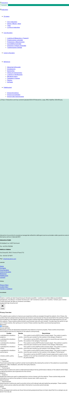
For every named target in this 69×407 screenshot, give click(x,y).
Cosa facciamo (8, 33)
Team (9, 25)
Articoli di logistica (13, 93)
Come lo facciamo (9, 53)
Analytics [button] (3, 373)
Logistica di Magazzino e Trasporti (17, 38)
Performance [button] (4, 366)
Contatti (4, 5)
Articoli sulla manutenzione (15, 96)
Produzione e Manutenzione (16, 42)
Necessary (5, 326)
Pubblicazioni (8, 87)
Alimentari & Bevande (14, 67)
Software (10, 82)
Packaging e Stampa (13, 78)
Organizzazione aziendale (15, 40)
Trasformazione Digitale (14, 47)
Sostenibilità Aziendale (14, 44)
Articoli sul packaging (13, 95)
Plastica (9, 80)
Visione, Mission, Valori (14, 23)
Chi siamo (6, 16)
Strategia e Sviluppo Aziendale (16, 45)
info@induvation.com (9, 259)
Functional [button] (3, 359)
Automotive (11, 71)
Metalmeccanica (12, 76)
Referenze (7, 62)
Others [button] (2, 386)
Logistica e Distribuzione (14, 74)
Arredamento (11, 69)
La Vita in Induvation (13, 27)
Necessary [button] (3, 324)
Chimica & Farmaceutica (14, 73)
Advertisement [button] (4, 380)
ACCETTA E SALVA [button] (5, 392)
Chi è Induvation (12, 22)
